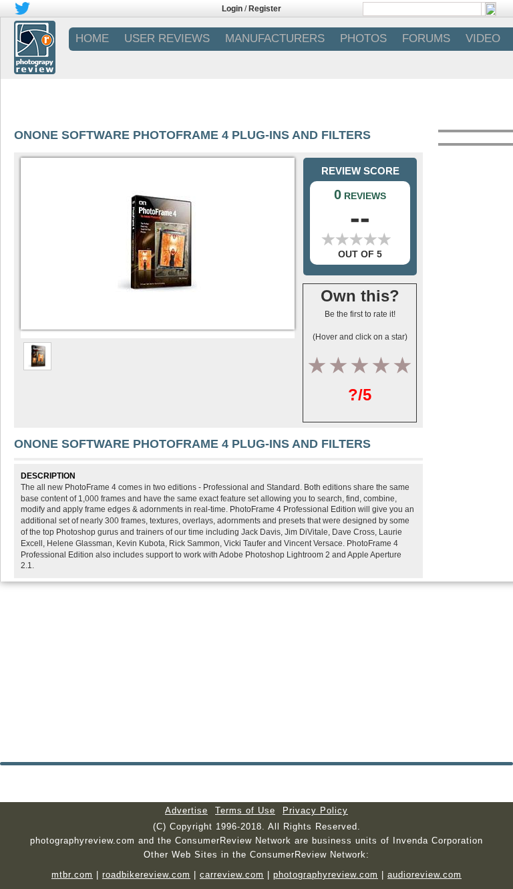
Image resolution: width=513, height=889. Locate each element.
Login (232, 8)
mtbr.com (72, 875)
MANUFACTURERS (275, 38)
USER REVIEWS (167, 38)
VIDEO (483, 38)
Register (264, 8)
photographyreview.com (325, 875)
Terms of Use (245, 810)
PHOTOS (363, 38)
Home (92, 38)
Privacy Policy (315, 810)
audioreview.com (424, 875)
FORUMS (426, 38)
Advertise (186, 810)
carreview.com (232, 875)
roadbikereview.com (146, 875)
